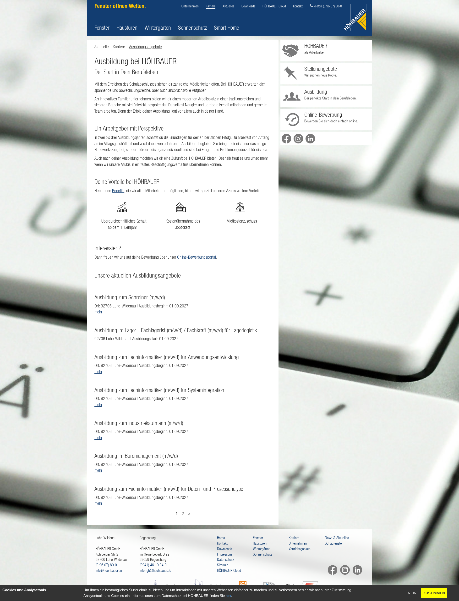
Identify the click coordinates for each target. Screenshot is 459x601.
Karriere (210, 6)
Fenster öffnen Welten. (120, 5)
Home (221, 537)
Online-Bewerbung (323, 114)
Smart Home (226, 27)
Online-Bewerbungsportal (196, 257)
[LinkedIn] (356, 570)
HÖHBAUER (315, 45)
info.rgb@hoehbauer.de (155, 570)
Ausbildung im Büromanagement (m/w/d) (136, 455)
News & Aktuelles (337, 537)
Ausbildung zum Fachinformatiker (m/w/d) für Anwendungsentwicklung (166, 357)
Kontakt (298, 6)
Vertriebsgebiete (300, 548)
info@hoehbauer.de (109, 570)
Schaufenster (334, 543)
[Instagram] (343, 570)
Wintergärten (158, 27)
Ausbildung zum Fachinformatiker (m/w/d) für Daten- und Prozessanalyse (168, 488)
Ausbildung (315, 91)
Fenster (101, 27)
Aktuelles (228, 6)
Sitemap (222, 565)
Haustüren (127, 27)
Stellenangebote (320, 68)
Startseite (101, 46)
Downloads (248, 6)
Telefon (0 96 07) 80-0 (327, 6)
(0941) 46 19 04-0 (153, 565)
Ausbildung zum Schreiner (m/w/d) (129, 297)
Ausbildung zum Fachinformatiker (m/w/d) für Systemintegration (159, 390)
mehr (98, 311)
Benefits (118, 190)
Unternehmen (190, 6)
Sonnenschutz (192, 27)
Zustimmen (434, 593)
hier (228, 596)
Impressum (224, 554)
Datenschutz (225, 559)
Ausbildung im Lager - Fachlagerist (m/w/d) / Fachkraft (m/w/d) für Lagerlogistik (175, 330)
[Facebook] (331, 570)
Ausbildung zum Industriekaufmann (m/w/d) (138, 423)
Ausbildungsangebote (145, 46)
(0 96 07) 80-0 (106, 565)
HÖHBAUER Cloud (274, 6)
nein (412, 593)
